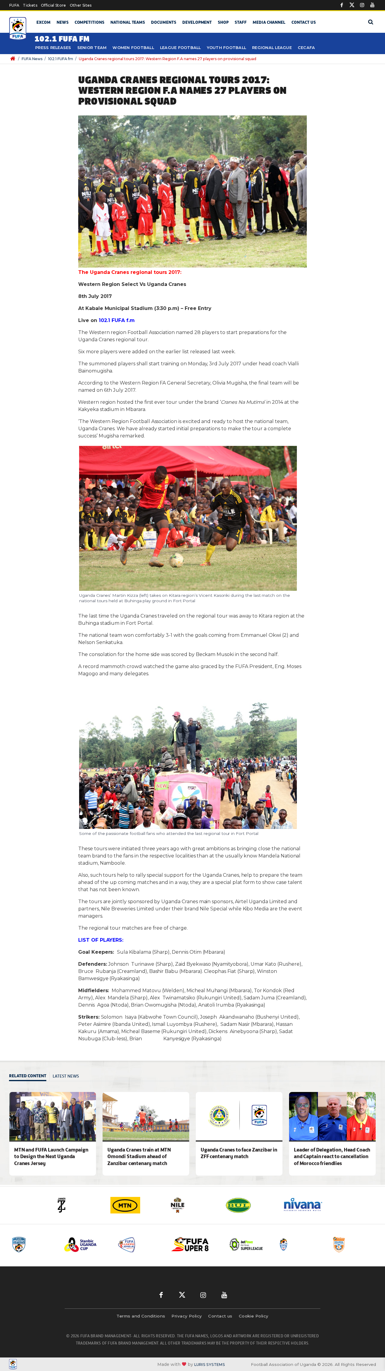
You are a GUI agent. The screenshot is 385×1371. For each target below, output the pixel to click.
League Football (180, 47)
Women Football (133, 47)
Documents (163, 22)
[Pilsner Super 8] (140, 1244)
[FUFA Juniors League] (86, 1244)
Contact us (303, 22)
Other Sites (81, 5)
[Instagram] (362, 5)
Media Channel (269, 22)
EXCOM (43, 22)
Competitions (89, 22)
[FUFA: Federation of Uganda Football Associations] (18, 28)
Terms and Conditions (140, 1316)
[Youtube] (372, 5)
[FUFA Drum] (247, 1244)
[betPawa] (308, 1205)
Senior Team (92, 47)
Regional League (272, 47)
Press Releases (53, 47)
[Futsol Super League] (193, 1244)
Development (197, 22)
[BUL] (194, 1205)
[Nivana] (251, 1205)
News (63, 22)
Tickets (30, 5)
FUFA (14, 5)
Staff (241, 22)
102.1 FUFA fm (60, 59)
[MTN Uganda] (80, 1205)
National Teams (127, 22)
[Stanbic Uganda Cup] (33, 1244)
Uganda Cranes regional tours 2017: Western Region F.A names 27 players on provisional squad (167, 59)
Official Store (53, 5)
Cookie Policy (254, 1316)
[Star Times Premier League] (300, 1244)
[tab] (29, 1076)
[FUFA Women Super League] (354, 1244)
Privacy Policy (186, 1316)
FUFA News (32, 59)
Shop (223, 22)
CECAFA (306, 47)
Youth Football (226, 47)
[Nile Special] (137, 1205)
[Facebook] (341, 5)
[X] (352, 5)
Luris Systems (209, 1364)
